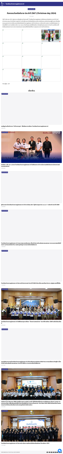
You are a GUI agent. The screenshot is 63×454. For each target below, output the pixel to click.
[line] (49, 452)
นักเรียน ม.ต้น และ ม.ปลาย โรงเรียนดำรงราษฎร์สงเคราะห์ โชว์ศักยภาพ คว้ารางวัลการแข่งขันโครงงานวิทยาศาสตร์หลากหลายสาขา (30, 165)
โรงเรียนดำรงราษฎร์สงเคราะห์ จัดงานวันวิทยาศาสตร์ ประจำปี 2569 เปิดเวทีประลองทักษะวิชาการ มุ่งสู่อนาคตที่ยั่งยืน (30, 283)
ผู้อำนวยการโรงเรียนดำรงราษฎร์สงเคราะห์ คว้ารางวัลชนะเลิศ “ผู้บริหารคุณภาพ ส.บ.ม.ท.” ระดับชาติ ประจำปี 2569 (30, 205)
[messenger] (53, 452)
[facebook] (47, 452)
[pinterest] (61, 452)
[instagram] (55, 452)
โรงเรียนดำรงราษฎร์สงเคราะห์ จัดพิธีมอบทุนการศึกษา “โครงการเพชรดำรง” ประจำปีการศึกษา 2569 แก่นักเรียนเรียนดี (31, 322)
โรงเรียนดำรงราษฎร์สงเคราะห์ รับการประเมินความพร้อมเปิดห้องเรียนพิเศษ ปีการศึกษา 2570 (25, 443)
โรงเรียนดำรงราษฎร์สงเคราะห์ (15, 4)
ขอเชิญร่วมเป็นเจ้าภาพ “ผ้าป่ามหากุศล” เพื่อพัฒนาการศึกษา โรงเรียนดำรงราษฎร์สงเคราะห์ (24, 126)
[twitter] (51, 452)
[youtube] (57, 452)
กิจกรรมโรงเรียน (31, 9)
